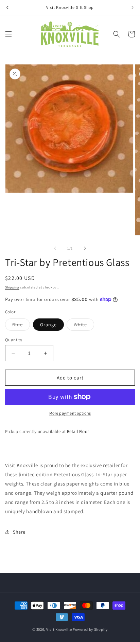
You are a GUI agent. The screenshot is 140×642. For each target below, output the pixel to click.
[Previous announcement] (7, 7)
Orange (48, 325)
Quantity (13, 340)
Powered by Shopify (90, 629)
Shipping (12, 287)
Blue (17, 325)
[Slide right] (84, 248)
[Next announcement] (132, 7)
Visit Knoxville (59, 629)
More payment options (70, 413)
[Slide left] (55, 248)
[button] (8, 34)
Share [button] (19, 532)
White (80, 325)
